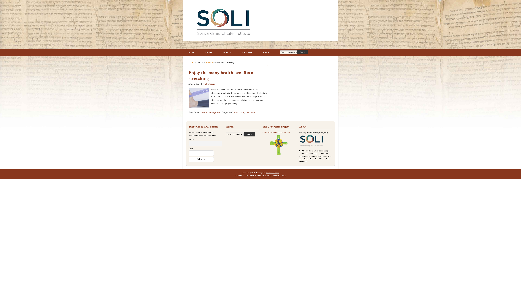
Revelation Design (272, 173)
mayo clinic (239, 112)
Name (191, 139)
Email (191, 148)
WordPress (276, 175)
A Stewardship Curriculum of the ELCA (276, 132)
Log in (284, 175)
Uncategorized (214, 112)
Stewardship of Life (223, 21)
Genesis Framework (264, 175)
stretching (250, 112)
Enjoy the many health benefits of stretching (222, 76)
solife (252, 175)
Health (203, 112)
